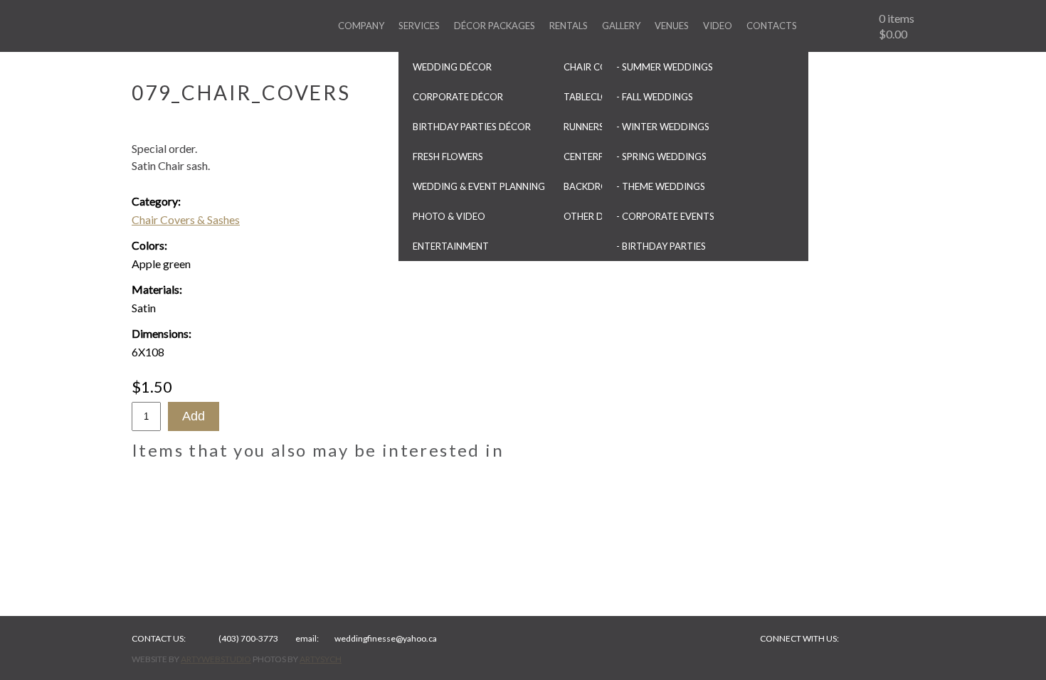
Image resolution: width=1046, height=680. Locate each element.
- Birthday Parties (661, 246)
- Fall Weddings (654, 96)
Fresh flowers (448, 156)
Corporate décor (458, 96)
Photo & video (449, 216)
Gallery (621, 25)
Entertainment (451, 246)
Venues (672, 25)
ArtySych (321, 659)
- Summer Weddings (664, 67)
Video (717, 25)
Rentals (568, 25)
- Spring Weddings (661, 156)
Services (419, 25)
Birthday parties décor (472, 126)
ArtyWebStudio (216, 659)
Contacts (771, 25)
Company (361, 25)
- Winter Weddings (662, 126)
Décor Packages (494, 25)
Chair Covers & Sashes (186, 219)
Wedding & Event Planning (479, 186)
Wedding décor (452, 67)
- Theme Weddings (660, 186)
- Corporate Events (665, 216)
